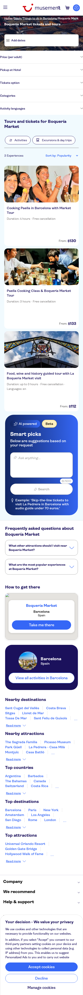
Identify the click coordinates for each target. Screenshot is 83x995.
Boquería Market (70, 18)
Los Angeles (40, 815)
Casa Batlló (35, 752)
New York (51, 810)
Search (43, 489)
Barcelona (13, 810)
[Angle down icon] (52, 57)
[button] (18, 140)
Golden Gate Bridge (21, 849)
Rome (32, 820)
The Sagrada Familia (21, 742)
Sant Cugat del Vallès (22, 708)
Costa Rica (39, 786)
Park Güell (13, 747)
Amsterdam (14, 815)
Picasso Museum (57, 742)
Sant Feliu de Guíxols (50, 718)
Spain (17, 18)
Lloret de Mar (33, 713)
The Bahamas (16, 781)
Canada (40, 781)
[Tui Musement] (41, 8)
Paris (32, 810)
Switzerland (14, 786)
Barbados (35, 776)
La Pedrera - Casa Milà (47, 747)
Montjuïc (12, 752)
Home (8, 18)
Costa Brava (56, 708)
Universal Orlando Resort (25, 844)
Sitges (10, 713)
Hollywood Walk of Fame (24, 854)
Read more (13, 725)
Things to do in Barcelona (40, 18)
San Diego (13, 820)
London (50, 820)
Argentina (13, 776)
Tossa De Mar (16, 718)
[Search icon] (59, 7)
